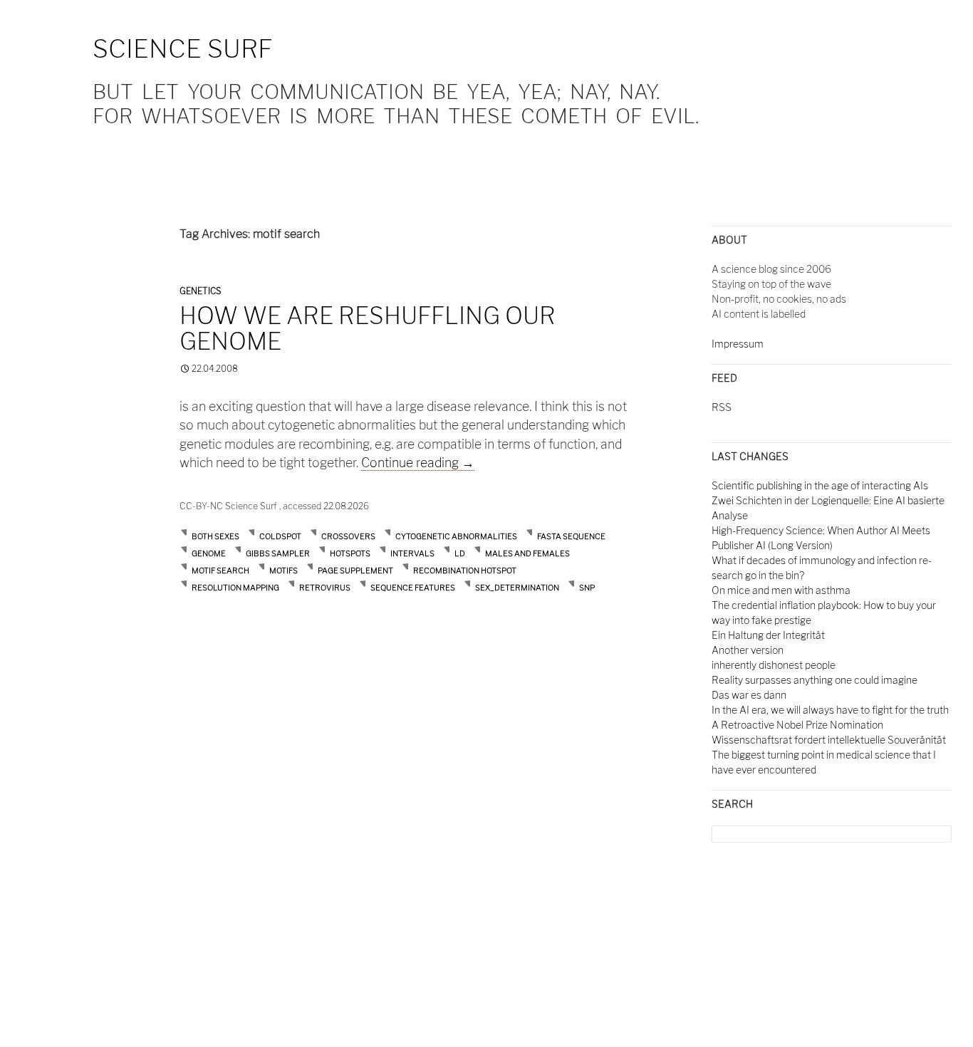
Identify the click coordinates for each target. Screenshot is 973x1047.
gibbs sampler (278, 553)
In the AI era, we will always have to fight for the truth (830, 710)
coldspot (280, 536)
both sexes (215, 536)
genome (209, 553)
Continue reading (417, 462)
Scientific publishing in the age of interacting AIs (820, 485)
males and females (527, 553)
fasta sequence (571, 536)
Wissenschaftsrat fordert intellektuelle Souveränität (829, 740)
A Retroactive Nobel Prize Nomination (797, 725)
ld (459, 553)
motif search (220, 570)
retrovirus (324, 588)
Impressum (738, 344)
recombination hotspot (464, 570)
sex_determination (517, 588)
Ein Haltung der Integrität (768, 635)
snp (587, 588)
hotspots (350, 553)
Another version (748, 650)
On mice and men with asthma (781, 590)
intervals (412, 553)
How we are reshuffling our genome (367, 328)
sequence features (412, 588)
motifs (283, 570)
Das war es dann (749, 695)
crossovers (348, 536)
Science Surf (183, 48)
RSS (722, 407)
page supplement (355, 570)
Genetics (200, 291)
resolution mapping (235, 588)
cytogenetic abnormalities (456, 536)
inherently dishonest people (774, 665)
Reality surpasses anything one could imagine (814, 680)
